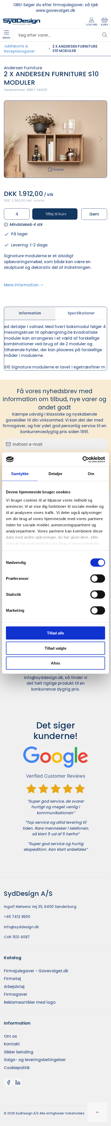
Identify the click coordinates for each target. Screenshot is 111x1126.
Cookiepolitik (17, 1067)
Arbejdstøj (14, 986)
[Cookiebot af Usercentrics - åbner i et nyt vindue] (82, 459)
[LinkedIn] (17, 1082)
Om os (10, 1036)
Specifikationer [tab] (81, 313)
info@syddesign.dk (43, 677)
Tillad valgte (55, 648)
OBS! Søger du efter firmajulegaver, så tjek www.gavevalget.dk (55, 7)
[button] (55, 139)
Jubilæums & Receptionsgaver (19, 49)
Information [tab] (30, 313)
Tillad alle (55, 633)
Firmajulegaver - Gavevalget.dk (36, 971)
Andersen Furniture (23, 68)
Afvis (55, 663)
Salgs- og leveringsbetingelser (35, 1059)
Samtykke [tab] (20, 473)
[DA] (21, 21)
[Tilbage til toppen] (97, 1112)
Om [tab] (91, 473)
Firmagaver (15, 994)
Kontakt (12, 1044)
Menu (6, 38)
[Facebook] (8, 1082)
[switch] (97, 578)
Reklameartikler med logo (30, 1002)
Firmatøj (12, 978)
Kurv (104, 25)
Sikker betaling (18, 1052)
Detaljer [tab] (56, 473)
